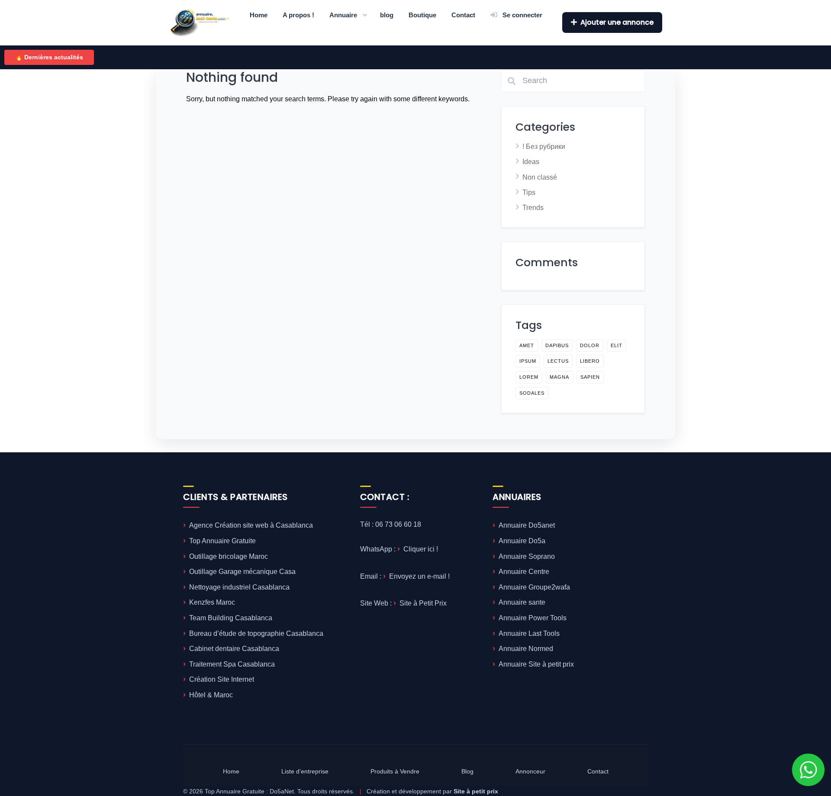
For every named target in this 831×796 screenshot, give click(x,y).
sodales (531, 393)
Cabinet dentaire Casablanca (234, 648)
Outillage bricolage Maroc (228, 556)
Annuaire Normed (526, 648)
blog (386, 15)
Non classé (539, 177)
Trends (533, 207)
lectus (558, 361)
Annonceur (530, 771)
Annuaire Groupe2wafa (534, 587)
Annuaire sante (522, 602)
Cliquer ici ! (420, 549)
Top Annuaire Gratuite (222, 541)
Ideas (530, 161)
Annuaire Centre (524, 571)
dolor (589, 345)
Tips (528, 192)
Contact (463, 15)
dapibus (557, 345)
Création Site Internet (221, 679)
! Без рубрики (543, 146)
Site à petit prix (476, 791)
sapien (590, 377)
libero (590, 361)
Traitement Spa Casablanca (232, 664)
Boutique (422, 15)
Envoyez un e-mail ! (419, 576)
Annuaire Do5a (522, 541)
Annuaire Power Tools (533, 618)
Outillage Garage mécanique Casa (242, 571)
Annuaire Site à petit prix (536, 664)
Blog (467, 771)
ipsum (527, 361)
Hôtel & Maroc (211, 695)
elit (616, 345)
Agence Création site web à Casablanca (251, 525)
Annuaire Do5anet (527, 525)
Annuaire (343, 15)
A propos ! (298, 15)
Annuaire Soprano (527, 556)
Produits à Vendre (394, 771)
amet (526, 345)
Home (258, 15)
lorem (528, 377)
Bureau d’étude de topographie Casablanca (256, 633)
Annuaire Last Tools (529, 633)
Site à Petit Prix (423, 603)
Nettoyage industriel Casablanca (239, 587)
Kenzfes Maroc (212, 602)
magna (559, 377)
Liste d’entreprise (305, 771)
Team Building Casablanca (230, 618)
